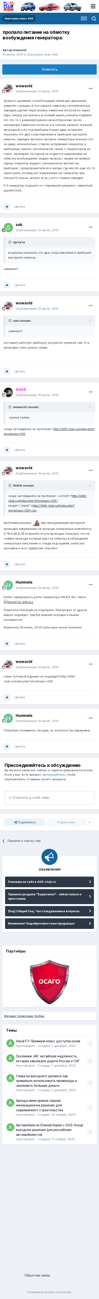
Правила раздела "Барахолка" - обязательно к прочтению (45, 896)
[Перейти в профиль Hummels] (8, 585)
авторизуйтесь (54, 774)
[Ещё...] (90, 88)
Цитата (20, 206)
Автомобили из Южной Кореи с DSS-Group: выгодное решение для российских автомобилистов (50, 1130)
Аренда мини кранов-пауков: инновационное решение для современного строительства (39, 1105)
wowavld (19, 50)
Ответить (50, 69)
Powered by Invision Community (49, 1292)
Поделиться (26, 822)
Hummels (24, 582)
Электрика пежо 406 (42, 54)
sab (19, 224)
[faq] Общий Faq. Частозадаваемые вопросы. (44, 911)
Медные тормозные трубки (24, 1016)
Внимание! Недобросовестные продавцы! (41, 923)
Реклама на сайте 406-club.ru (32, 882)
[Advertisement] (49, 1207)
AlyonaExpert (25, 1046)
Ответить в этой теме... (31, 797)
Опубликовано (37, 91)
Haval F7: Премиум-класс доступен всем (48, 1041)
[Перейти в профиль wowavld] (8, 88)
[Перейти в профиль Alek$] (8, 392)
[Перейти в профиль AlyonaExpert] (10, 1043)
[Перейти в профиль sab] (8, 227)
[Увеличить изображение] (36, 523)
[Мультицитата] (7, 206)
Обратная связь (37, 1275)
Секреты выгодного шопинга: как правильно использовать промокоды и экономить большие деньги (46, 1080)
